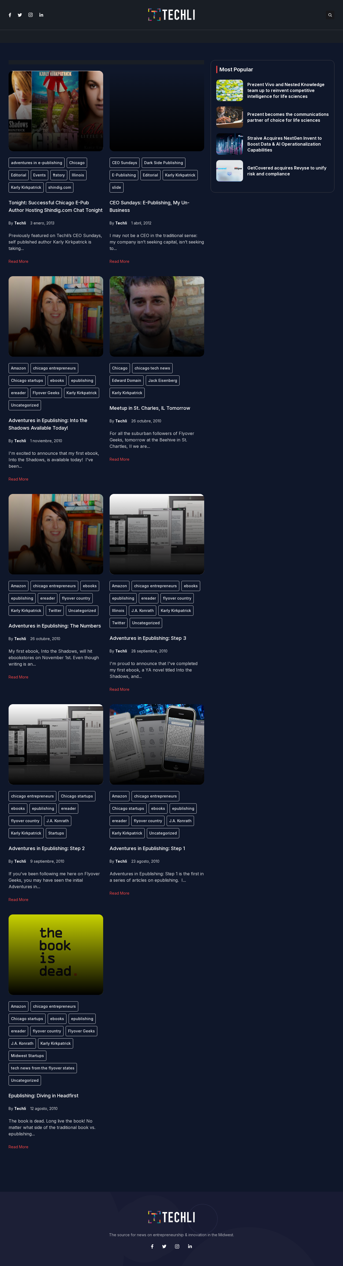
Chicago (77, 162)
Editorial (18, 175)
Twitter (54, 610)
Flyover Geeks (46, 392)
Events (39, 175)
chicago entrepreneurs (54, 368)
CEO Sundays (124, 162)
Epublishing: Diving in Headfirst (44, 1095)
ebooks (57, 380)
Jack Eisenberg (162, 380)
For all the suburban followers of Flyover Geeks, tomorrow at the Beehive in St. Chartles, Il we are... (152, 440)
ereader (18, 392)
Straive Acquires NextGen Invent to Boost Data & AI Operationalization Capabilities (284, 144)
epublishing (82, 380)
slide (116, 187)
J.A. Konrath (142, 610)
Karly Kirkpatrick (26, 187)
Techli (20, 223)
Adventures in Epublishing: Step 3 (148, 638)
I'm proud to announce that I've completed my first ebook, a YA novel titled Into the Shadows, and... (153, 670)
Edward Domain (126, 380)
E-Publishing (124, 175)
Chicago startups (27, 380)
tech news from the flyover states (42, 1068)
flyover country (76, 598)
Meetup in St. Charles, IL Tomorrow (150, 408)
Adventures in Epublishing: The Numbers (55, 626)
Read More (18, 261)
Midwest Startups (27, 1055)
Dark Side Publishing (163, 162)
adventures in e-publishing (36, 162)
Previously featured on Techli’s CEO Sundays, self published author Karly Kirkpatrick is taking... (55, 242)
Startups (56, 833)
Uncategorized (25, 405)
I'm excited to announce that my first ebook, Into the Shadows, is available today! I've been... (54, 460)
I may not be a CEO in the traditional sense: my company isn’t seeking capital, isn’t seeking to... (157, 242)
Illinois (78, 175)
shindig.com (59, 187)
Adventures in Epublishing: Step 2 (47, 848)
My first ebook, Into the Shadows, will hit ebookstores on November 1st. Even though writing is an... (54, 657)
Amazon (18, 368)
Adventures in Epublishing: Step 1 (147, 848)
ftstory (59, 175)
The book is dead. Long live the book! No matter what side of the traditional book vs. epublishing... (52, 1127)
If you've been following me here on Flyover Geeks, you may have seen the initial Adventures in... (54, 880)
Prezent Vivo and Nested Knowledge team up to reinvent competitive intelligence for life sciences (286, 90)
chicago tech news (152, 368)
